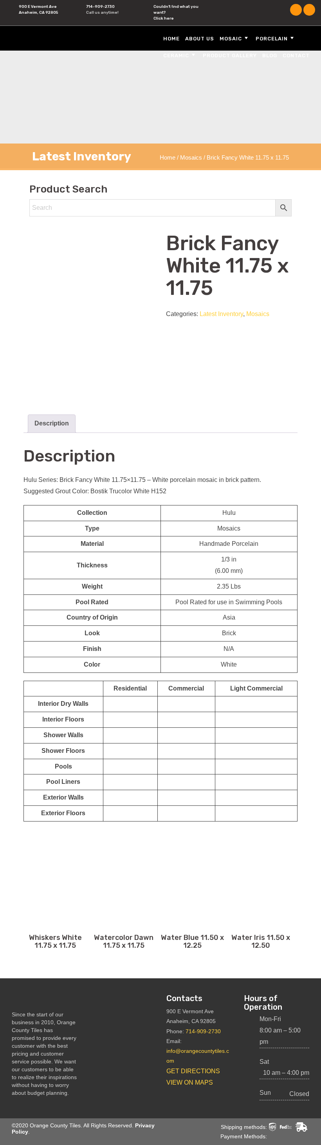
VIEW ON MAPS (189, 1082)
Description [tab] (51, 423)
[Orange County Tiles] (57, 38)
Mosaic (231, 39)
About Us (199, 39)
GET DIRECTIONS (193, 1071)
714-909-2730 (100, 6)
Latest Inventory (221, 314)
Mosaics (191, 157)
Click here (163, 18)
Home (171, 39)
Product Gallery (230, 55)
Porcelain (272, 39)
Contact (296, 55)
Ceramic (176, 55)
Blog (269, 55)
